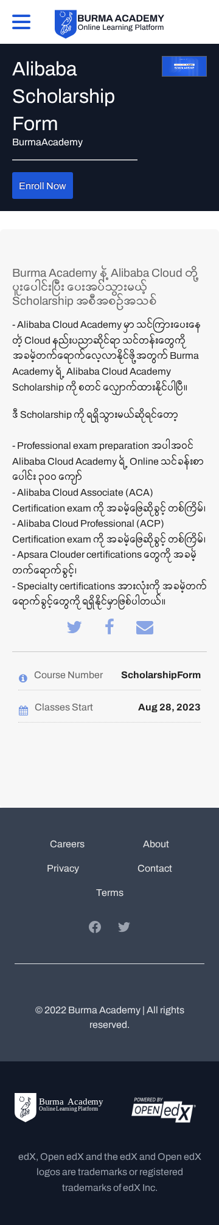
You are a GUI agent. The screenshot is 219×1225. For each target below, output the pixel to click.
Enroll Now (42, 186)
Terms (109, 892)
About (156, 844)
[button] (21, 21)
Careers (67, 844)
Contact (154, 868)
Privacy (63, 868)
